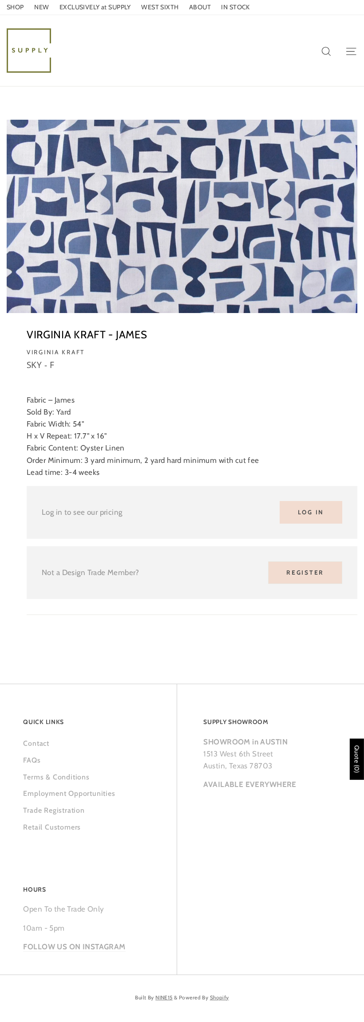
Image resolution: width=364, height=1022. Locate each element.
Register (305, 572)
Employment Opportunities (69, 793)
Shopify (219, 998)
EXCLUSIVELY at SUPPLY (95, 7)
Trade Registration (53, 810)
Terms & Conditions (56, 777)
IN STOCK (235, 7)
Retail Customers (52, 827)
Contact (36, 743)
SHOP (15, 7)
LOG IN (311, 512)
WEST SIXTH (159, 7)
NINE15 (164, 998)
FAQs (31, 760)
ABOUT (200, 7)
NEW (41, 7)
